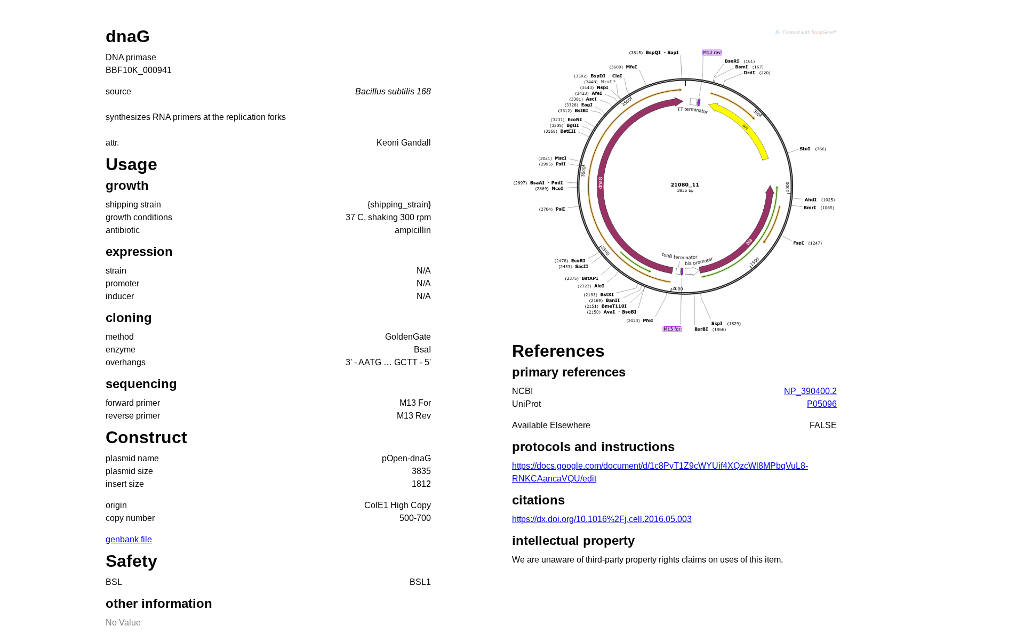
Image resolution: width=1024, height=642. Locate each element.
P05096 (822, 403)
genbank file (129, 539)
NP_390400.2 (810, 391)
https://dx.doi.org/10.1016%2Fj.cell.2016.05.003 (602, 519)
